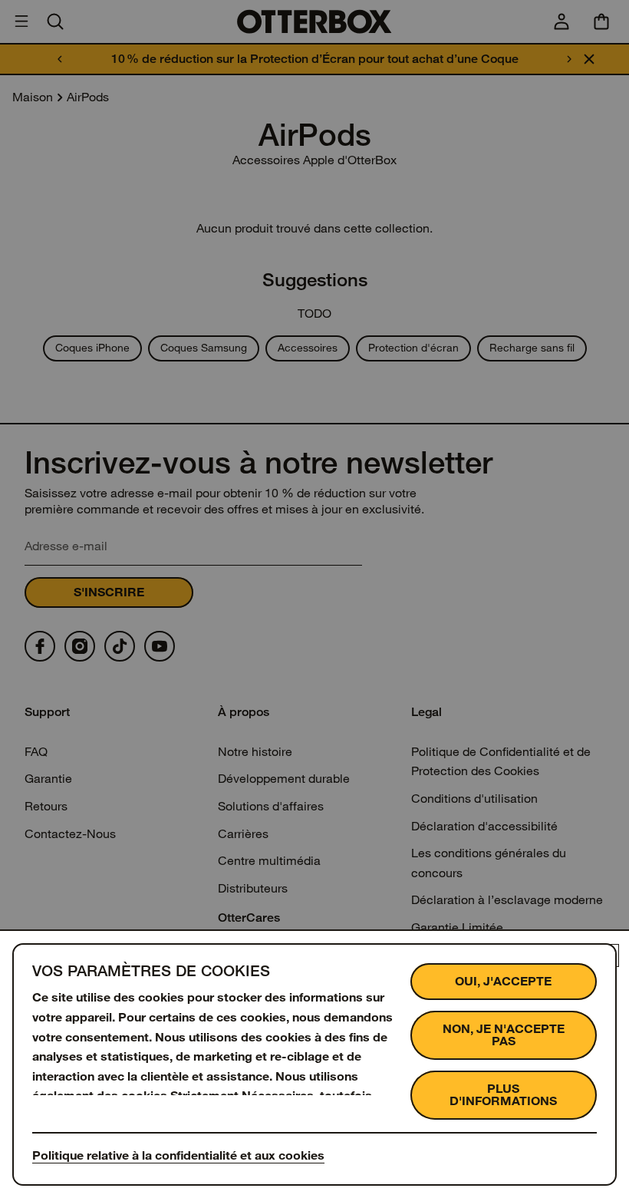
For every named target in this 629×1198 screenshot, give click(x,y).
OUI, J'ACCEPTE (503, 981)
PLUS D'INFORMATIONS (503, 1094)
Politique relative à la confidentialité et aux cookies (178, 1155)
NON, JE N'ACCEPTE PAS (504, 1034)
